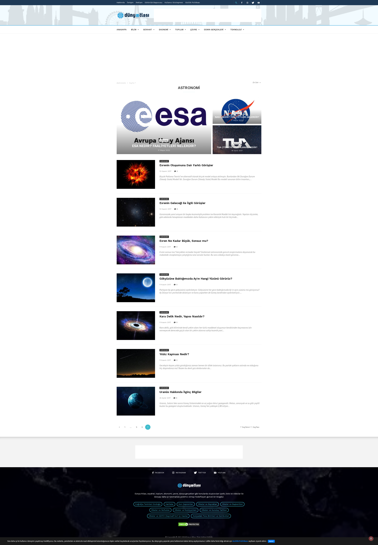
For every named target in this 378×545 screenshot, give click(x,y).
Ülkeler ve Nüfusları (160, 510)
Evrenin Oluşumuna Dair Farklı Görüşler (186, 165)
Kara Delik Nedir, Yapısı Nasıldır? (181, 316)
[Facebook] (242, 2)
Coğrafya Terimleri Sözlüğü (148, 504)
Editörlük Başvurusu (153, 2)
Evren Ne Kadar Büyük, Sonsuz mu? (183, 241)
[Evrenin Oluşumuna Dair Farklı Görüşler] (136, 174)
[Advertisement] (207, 15)
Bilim (133, 29)
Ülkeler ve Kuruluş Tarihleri (214, 510)
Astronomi (121, 83)
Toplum (179, 29)
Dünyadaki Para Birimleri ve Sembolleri (211, 516)
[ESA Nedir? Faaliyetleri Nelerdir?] (164, 126)
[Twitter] (253, 2)
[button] (236, 3)
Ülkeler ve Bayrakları (207, 504)
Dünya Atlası (140, 494)
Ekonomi (163, 29)
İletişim (130, 2)
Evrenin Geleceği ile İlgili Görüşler (182, 203)
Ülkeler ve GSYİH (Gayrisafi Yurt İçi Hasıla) (168, 516)
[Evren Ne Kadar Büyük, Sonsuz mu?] (136, 250)
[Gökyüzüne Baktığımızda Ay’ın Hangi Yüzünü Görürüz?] (136, 287)
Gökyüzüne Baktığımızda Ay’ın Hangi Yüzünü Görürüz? (195, 278)
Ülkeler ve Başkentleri (232, 504)
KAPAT (271, 541)
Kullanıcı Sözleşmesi (174, 2)
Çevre (193, 29)
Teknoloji (236, 29)
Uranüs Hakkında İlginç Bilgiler (180, 392)
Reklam (139, 2)
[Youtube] (258, 2)
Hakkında (121, 2)
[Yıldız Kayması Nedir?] (136, 363)
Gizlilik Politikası (192, 2)
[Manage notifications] (371, 538)
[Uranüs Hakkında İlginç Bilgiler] (136, 401)
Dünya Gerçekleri (213, 29)
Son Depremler (186, 504)
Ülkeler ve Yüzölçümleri (186, 510)
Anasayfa (122, 29)
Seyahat (147, 29)
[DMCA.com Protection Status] (189, 526)
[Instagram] (247, 2)
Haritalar (169, 504)
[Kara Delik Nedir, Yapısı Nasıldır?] (136, 325)
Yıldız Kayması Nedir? (174, 354)
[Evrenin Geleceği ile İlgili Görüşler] (136, 212)
